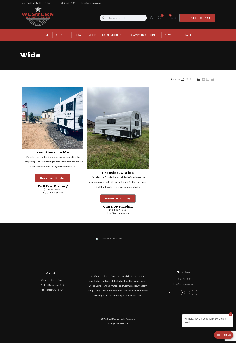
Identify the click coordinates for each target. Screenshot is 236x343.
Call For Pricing (53, 186)
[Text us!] (223, 336)
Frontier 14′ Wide (53, 152)
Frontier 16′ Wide (118, 173)
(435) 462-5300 (183, 279)
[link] (179, 79)
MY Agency (129, 318)
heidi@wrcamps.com (183, 284)
